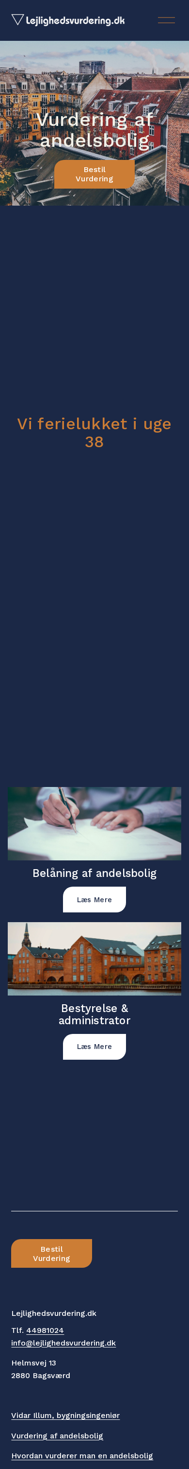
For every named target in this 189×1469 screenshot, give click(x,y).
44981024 (45, 1330)
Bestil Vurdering (52, 1253)
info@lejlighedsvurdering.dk (63, 1342)
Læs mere (94, 899)
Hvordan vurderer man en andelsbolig (82, 1455)
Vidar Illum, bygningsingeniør (65, 1415)
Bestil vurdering (94, 174)
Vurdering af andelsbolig (57, 1435)
